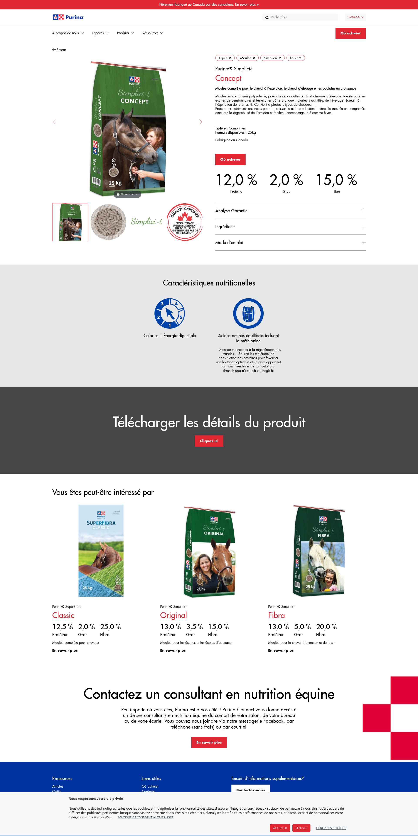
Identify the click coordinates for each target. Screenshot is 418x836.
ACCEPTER (280, 828)
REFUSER (301, 828)
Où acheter (350, 33)
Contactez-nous (250, 790)
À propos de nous (65, 33)
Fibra (276, 615)
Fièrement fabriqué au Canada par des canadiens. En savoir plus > (209, 4)
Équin (223, 58)
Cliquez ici (209, 441)
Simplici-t (270, 58)
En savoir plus (65, 650)
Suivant (199, 121)
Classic (63, 615)
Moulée (245, 58)
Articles (57, 786)
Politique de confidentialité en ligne (146, 817)
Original (173, 615)
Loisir (294, 58)
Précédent (55, 121)
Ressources (150, 33)
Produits (123, 33)
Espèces (98, 33)
